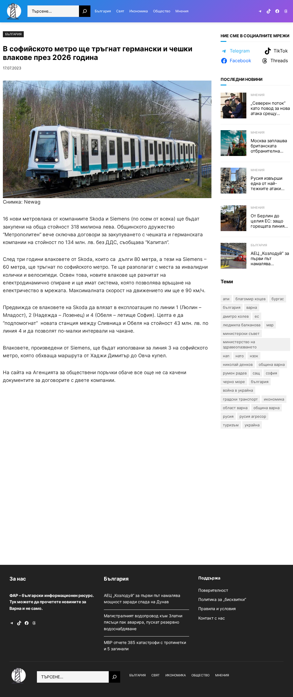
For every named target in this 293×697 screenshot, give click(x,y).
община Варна (267, 407)
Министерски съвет (241, 333)
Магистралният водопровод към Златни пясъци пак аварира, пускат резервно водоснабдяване (143, 622)
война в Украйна (238, 390)
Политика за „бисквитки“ (222, 599)
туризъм (231, 425)
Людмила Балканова (241, 325)
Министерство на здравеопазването (240, 344)
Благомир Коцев (250, 298)
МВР (270, 325)
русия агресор (252, 416)
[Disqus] (107, 473)
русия (228, 416)
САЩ (256, 373)
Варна (251, 307)
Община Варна (272, 364)
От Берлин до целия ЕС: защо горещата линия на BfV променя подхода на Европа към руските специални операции (267, 221)
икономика (274, 399)
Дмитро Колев (236, 316)
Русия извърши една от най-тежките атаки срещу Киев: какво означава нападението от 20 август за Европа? (270, 183)
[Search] (84, 11)
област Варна (235, 407)
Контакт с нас (211, 618)
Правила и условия (217, 608)
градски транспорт (240, 399)
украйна (252, 425)
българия (259, 381)
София (271, 373)
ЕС (257, 316)
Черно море (234, 381)
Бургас (278, 298)
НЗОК (254, 356)
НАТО (239, 356)
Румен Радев (235, 373)
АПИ (226, 298)
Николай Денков (238, 364)
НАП (226, 356)
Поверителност (213, 590)
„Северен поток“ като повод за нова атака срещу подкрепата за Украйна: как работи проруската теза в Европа (270, 108)
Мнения (257, 95)
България (13, 34)
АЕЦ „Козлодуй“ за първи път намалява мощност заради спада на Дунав (270, 258)
